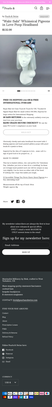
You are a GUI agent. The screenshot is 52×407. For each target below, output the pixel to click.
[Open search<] (36, 8)
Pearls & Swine (11, 16)
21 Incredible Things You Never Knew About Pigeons (23, 177)
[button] (48, 90)
